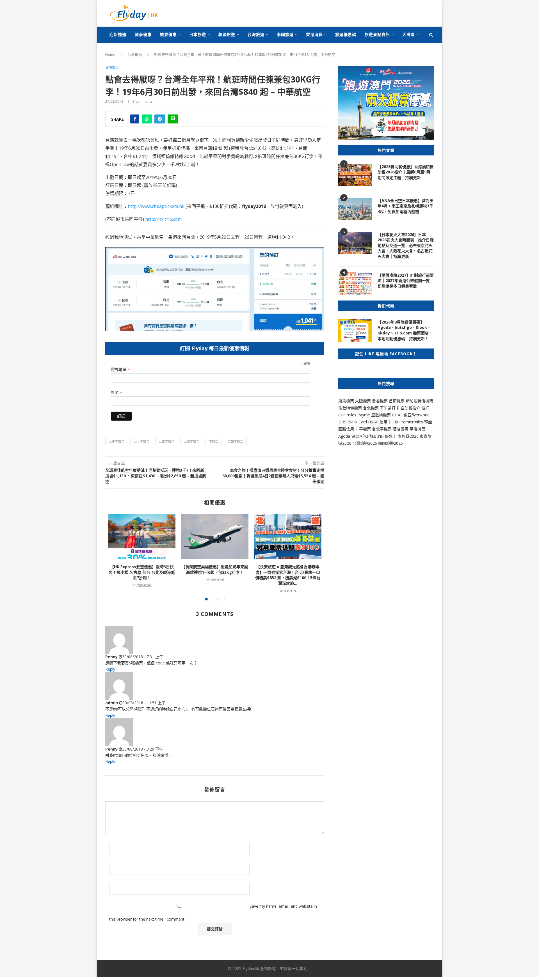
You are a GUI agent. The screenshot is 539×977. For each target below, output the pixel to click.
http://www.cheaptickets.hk (156, 206)
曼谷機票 (380, 400)
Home (110, 54)
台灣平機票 (191, 441)
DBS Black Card (352, 422)
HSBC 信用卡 (379, 422)
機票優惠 (168, 34)
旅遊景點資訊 (377, 34)
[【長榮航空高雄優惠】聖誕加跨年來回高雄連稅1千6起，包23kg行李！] (214, 536)
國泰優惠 (143, 34)
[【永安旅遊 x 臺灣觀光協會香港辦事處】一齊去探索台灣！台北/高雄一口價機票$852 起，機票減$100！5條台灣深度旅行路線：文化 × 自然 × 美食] (287, 536)
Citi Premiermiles (407, 422)
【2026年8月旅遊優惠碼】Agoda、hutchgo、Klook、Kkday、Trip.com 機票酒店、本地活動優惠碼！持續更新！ (405, 330)
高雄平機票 (235, 441)
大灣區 (408, 34)
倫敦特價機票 (350, 407)
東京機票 (346, 400)
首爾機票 (397, 400)
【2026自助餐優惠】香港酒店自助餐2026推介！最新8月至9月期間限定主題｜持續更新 (406, 172)
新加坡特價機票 (419, 400)
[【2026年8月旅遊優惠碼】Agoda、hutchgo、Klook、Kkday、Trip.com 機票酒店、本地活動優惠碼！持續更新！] (355, 330)
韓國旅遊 (226, 34)
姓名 (116, 392)
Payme (364, 415)
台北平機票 (141, 441)
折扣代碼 (368, 436)
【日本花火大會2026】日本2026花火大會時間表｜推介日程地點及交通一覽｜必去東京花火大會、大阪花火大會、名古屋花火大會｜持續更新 (406, 245)
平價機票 (417, 429)
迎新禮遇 (117, 34)
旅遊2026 (394, 443)
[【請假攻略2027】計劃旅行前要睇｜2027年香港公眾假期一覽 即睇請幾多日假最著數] (355, 283)
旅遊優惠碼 (345, 34)
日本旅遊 (197, 34)
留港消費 (314, 34)
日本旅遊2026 (406, 436)
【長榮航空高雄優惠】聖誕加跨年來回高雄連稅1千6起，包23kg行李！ (214, 569)
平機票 (213, 441)
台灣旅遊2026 (364, 443)
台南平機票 (166, 441)
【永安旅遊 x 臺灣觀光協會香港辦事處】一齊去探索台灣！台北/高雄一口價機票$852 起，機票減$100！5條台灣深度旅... (287, 575)
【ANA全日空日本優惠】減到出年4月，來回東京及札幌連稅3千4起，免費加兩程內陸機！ (405, 206)
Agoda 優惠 (349, 436)
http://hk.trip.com (163, 219)
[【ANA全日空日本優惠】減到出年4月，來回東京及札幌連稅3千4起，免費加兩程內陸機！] (355, 209)
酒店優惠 (400, 429)
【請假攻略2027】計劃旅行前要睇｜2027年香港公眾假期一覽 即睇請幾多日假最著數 (406, 280)
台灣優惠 (134, 54)
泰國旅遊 (285, 34)
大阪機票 (363, 400)
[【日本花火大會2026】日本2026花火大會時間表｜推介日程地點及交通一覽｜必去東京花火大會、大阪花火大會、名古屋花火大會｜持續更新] (355, 243)
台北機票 (371, 407)
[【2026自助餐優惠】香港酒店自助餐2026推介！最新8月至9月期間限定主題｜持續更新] (355, 175)
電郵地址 (120, 369)
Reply (110, 669)
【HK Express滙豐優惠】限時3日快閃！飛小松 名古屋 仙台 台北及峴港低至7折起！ (142, 572)
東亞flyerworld (417, 415)
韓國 (382, 443)
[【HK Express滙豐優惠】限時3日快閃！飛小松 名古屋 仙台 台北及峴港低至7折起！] (141, 536)
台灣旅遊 (256, 34)
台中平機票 (116, 441)
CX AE (397, 415)
